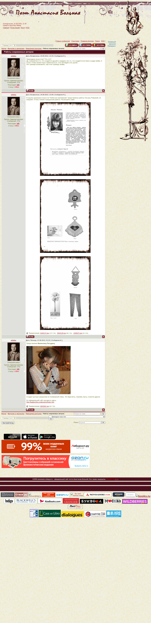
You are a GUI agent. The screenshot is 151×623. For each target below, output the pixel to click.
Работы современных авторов (53, 48)
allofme (13, 56)
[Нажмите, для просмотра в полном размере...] (65, 175)
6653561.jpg (44, 406)
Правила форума (87, 41)
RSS (27, 28)
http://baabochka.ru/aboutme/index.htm (40, 402)
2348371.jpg (77, 333)
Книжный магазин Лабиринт (111, 44)
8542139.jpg (61, 333)
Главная (6, 28)
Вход (23, 28)
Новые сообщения (63, 41)
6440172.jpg (44, 333)
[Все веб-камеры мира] (76, 496)
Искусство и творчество (16, 48)
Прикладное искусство (34, 48)
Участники (75, 41)
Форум (3, 48)
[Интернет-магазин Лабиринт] (45, 452)
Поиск (97, 41)
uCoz (117, 479)
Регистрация (15, 28)
